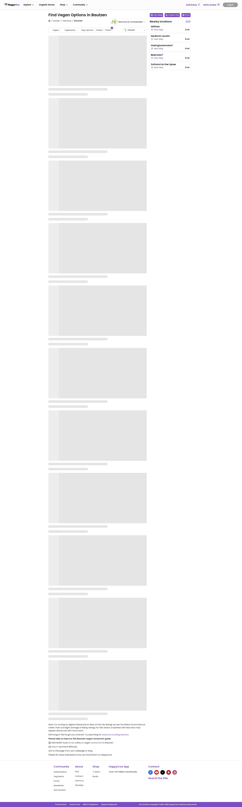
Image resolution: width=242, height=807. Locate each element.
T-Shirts (96, 772)
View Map (158, 29)
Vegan (56, 30)
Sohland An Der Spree (163, 64)
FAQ (77, 771)
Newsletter (59, 785)
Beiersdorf (157, 54)
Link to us (79, 780)
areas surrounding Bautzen (115, 734)
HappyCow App (119, 766)
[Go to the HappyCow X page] (162, 772)
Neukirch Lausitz (160, 36)
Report (54, 746)
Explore (27, 4)
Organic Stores (47, 4)
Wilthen (155, 26)
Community (79, 4)
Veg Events (59, 776)
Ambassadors (60, 772)
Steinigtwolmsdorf (162, 45)
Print (187, 15)
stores (71, 742)
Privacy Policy (60, 804)
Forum (57, 781)
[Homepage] (12, 4)
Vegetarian (70, 30)
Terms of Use (74, 804)
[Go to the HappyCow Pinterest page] (168, 772)
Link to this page (56, 750)
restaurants (96, 742)
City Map (158, 15)
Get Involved (59, 790)
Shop (62, 4)
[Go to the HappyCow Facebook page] (150, 772)
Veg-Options (87, 30)
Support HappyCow (109, 804)
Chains (99, 30)
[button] (187, 21)
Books (95, 776)
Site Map (79, 785)
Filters (108, 29)
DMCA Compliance (90, 804)
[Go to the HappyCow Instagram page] (174, 772)
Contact (79, 776)
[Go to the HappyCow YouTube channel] (156, 772)
